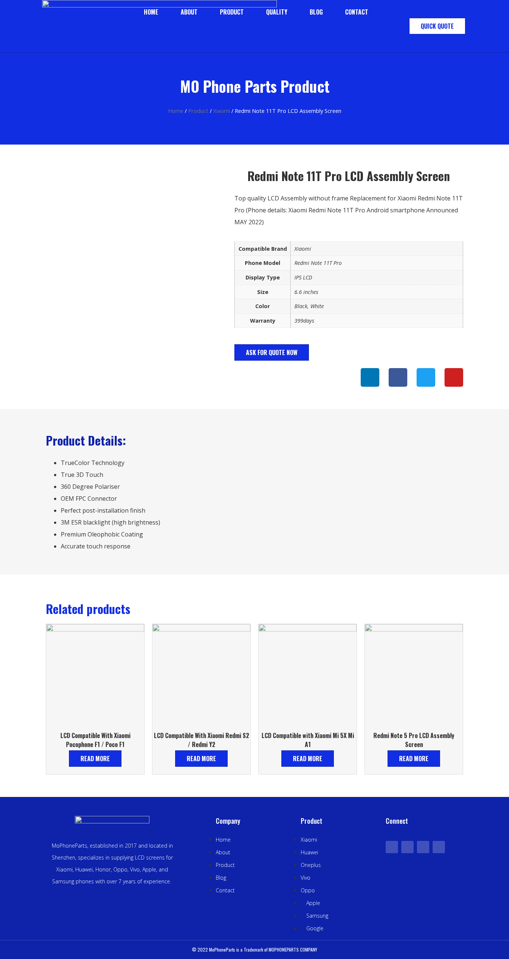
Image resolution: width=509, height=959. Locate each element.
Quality (276, 11)
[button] (437, 26)
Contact (356, 11)
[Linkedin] (370, 377)
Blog (316, 11)
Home (151, 11)
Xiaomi (221, 110)
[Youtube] (423, 847)
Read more (95, 758)
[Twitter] (407, 847)
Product (232, 11)
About (189, 11)
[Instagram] (439, 847)
